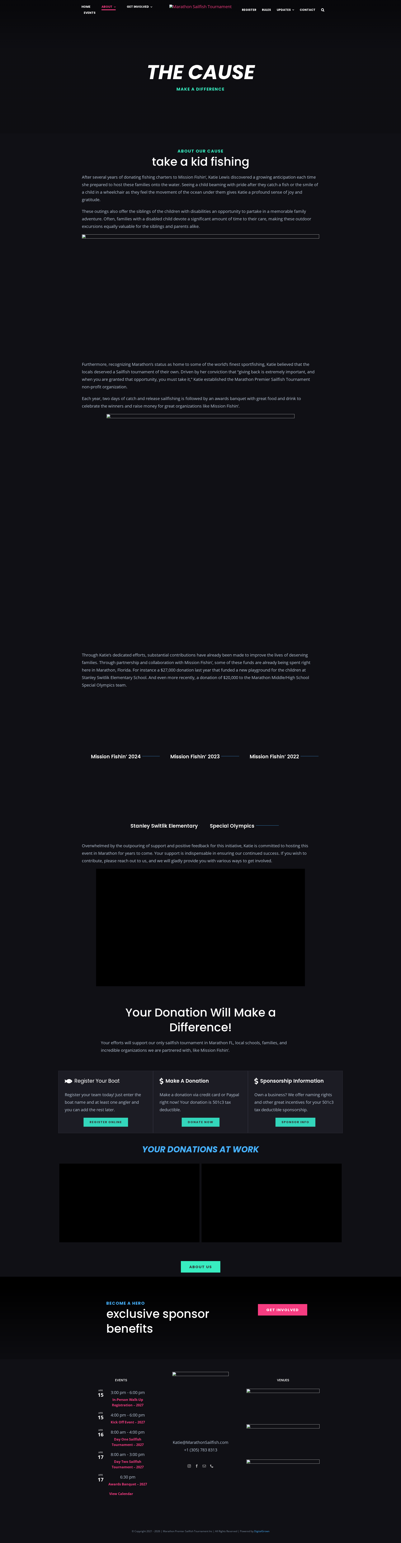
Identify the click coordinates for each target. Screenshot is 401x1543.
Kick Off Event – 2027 (128, 1422)
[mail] (204, 1466)
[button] (322, 10)
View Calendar (121, 1493)
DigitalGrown (261, 1531)
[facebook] (196, 1466)
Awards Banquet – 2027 (127, 1484)
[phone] (211, 1466)
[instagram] (189, 1466)
